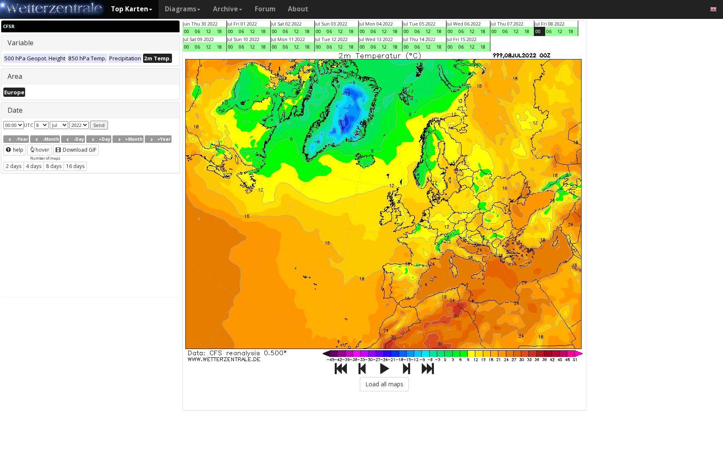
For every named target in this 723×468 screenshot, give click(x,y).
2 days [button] (13, 166)
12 (208, 31)
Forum (265, 9)
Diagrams (180, 9)
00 (186, 31)
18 (219, 31)
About (298, 9)
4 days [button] (33, 166)
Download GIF (79, 149)
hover (42, 149)
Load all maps (384, 384)
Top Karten (129, 9)
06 (197, 31)
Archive (225, 9)
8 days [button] (54, 166)
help (17, 149)
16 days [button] (75, 166)
